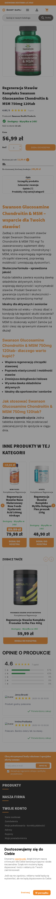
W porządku (41, 893)
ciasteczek (20, 859)
